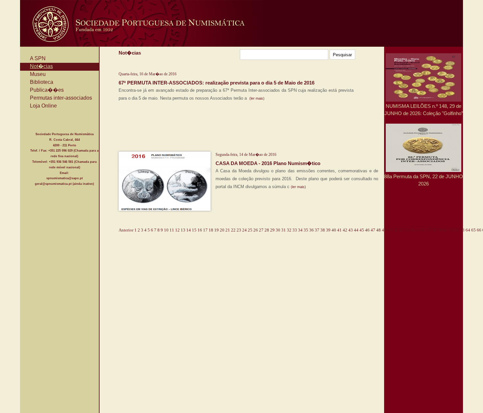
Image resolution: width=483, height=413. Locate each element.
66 (479, 230)
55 (417, 230)
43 (350, 230)
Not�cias (41, 66)
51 (395, 230)
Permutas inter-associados (61, 98)
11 (172, 230)
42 (345, 230)
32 (289, 230)
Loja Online (43, 106)
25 (250, 230)
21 (227, 230)
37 (317, 230)
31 (283, 230)
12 (177, 230)
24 (244, 230)
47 (373, 230)
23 (239, 230)
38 (322, 230)
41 (339, 230)
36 (311, 230)
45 (361, 230)
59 (440, 230)
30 (278, 230)
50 (389, 230)
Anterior (126, 230)
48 (378, 230)
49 (384, 230)
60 (445, 230)
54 (412, 230)
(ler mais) (256, 98)
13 (183, 230)
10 (166, 230)
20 (222, 230)
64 (468, 230)
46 (367, 230)
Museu (38, 74)
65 (473, 230)
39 (328, 230)
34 (300, 230)
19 (216, 230)
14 (188, 230)
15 (194, 230)
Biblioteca (41, 82)
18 (211, 230)
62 (456, 230)
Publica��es (47, 90)
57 (428, 230)
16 (199, 230)
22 (233, 230)
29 (272, 230)
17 (205, 230)
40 (334, 230)
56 (423, 230)
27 (261, 230)
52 (401, 230)
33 (294, 230)
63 (462, 230)
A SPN (38, 58)
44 (356, 230)
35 (306, 230)
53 (406, 230)
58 (434, 230)
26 (255, 230)
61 (451, 230)
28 (266, 230)
